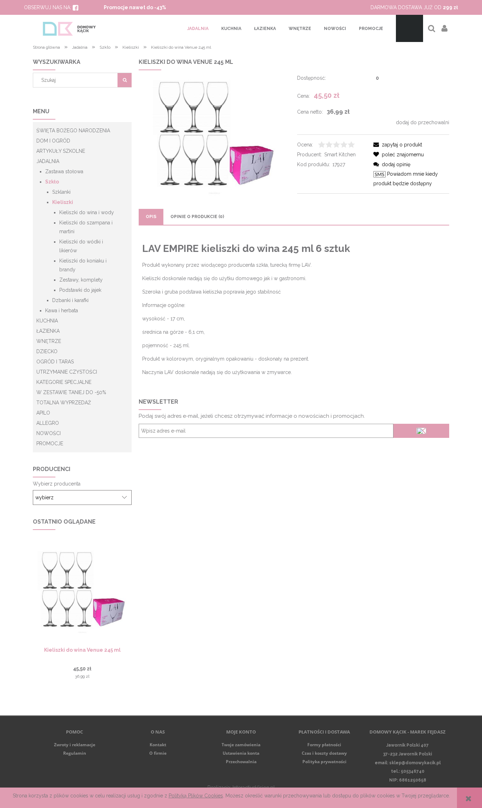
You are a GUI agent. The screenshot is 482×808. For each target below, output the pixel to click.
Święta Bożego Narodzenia (73, 130)
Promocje (49, 443)
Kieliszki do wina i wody (86, 212)
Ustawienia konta (241, 753)
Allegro (47, 423)
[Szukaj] (125, 80)
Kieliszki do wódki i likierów (81, 246)
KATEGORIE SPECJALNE (63, 382)
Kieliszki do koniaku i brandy (83, 265)
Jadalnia (47, 161)
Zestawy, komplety (81, 280)
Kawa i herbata (61, 310)
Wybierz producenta (56, 483)
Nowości (48, 433)
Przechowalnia (241, 762)
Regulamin (74, 753)
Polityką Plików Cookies (196, 795)
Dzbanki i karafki (70, 300)
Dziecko (47, 351)
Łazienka (48, 331)
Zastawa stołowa (64, 171)
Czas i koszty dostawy (324, 753)
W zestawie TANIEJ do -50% (71, 392)
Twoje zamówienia (241, 745)
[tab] (151, 217)
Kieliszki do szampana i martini (86, 227)
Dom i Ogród (53, 141)
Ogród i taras (55, 361)
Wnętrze (48, 341)
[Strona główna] (69, 28)
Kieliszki (62, 202)
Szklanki (61, 192)
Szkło (52, 182)
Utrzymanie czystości (66, 372)
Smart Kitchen (340, 154)
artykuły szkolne (60, 151)
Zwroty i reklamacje (74, 745)
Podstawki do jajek (80, 290)
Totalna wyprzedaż (63, 402)
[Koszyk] (409, 28)
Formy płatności (324, 745)
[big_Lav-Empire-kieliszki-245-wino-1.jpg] (214, 134)
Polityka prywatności (324, 762)
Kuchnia (47, 321)
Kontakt (158, 745)
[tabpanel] (294, 310)
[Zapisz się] (421, 431)
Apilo (43, 413)
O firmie (158, 753)
